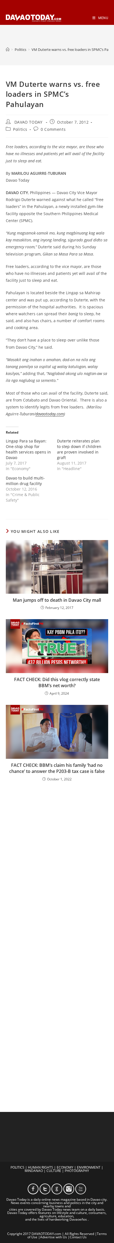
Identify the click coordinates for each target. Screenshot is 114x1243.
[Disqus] (57, 858)
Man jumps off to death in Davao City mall (57, 600)
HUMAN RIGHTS (40, 1167)
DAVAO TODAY (28, 122)
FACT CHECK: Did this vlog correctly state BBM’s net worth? (57, 682)
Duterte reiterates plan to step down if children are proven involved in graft (79, 449)
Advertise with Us (53, 1237)
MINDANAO (34, 1170)
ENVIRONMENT (88, 1167)
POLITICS (17, 1167)
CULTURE (53, 1170)
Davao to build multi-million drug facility (25, 480)
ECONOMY (65, 1167)
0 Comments (53, 129)
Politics (20, 129)
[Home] (7, 49)
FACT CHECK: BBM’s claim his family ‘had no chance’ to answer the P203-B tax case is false (57, 768)
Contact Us (78, 1237)
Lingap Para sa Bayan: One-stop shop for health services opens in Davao (28, 449)
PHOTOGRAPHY (77, 1170)
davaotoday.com (49, 413)
